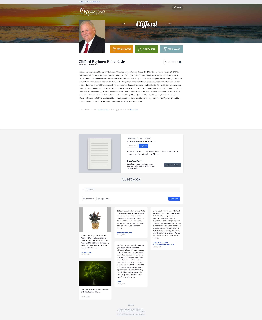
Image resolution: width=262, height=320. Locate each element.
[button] (95, 219)
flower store (134, 109)
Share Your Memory (172, 165)
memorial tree (103, 109)
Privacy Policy (125, 311)
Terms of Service (136, 311)
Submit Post (174, 199)
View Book (132, 146)
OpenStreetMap (133, 314)
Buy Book (143, 146)
